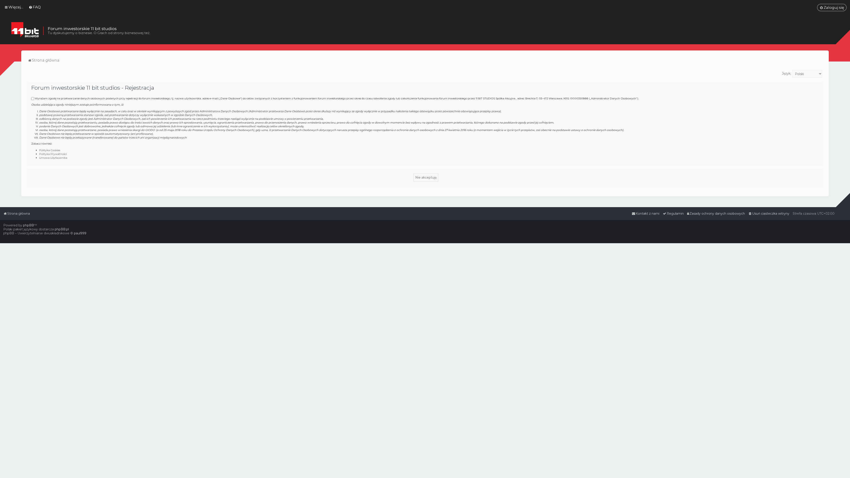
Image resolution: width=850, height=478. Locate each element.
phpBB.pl (62, 229)
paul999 (80, 233)
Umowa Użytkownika (53, 157)
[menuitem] (35, 7)
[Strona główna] (25, 30)
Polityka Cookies (49, 150)
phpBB (28, 225)
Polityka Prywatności (53, 154)
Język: (786, 73)
